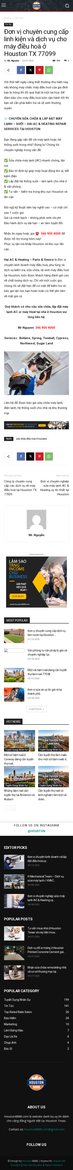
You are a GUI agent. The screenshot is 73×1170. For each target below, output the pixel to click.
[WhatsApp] (49, 70)
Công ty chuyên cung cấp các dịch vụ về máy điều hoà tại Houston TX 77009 (20, 488)
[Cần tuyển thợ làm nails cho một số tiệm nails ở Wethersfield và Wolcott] (53, 740)
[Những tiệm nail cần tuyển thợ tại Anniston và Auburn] (19, 776)
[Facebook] (21, 70)
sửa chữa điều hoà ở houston (31, 438)
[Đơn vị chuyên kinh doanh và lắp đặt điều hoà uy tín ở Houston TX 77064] (14, 862)
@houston (36, 831)
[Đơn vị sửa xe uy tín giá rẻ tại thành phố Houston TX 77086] (14, 695)
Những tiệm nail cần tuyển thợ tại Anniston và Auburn (19, 795)
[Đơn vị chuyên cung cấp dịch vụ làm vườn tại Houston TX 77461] (14, 636)
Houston (27, 1161)
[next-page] (13, 808)
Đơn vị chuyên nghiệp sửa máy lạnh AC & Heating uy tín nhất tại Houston (54, 488)
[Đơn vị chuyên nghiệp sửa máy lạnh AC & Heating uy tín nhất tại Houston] (14, 901)
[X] (30, 70)
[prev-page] (6, 808)
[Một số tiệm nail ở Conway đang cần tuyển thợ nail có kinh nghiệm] (19, 740)
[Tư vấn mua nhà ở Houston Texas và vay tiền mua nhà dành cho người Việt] (14, 933)
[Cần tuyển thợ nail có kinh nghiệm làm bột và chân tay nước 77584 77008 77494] (53, 776)
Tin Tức (19, 18)
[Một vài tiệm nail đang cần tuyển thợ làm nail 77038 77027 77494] (14, 675)
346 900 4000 (51, 233)
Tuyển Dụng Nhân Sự (16, 749)
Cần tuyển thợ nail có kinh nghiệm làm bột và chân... (52, 795)
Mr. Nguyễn (13, 60)
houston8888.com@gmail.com (44, 1129)
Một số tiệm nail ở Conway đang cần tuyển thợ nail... (19, 759)
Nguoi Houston (53, 1165)
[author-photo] (36, 529)
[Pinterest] (39, 70)
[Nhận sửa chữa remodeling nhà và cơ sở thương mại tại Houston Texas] (14, 972)
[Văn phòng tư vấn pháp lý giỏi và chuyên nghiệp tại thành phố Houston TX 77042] (14, 655)
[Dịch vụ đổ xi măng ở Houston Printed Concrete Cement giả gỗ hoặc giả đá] (14, 953)
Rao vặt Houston (32, 1165)
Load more (35, 709)
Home (7, 18)
